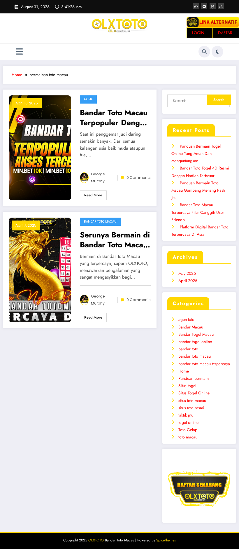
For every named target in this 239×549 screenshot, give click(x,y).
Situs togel (187, 386)
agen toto (186, 319)
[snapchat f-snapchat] (221, 6)
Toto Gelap (187, 430)
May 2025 (187, 273)
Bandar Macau (190, 327)
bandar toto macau (100, 221)
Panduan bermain (193, 378)
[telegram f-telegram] (204, 6)
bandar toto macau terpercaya (204, 364)
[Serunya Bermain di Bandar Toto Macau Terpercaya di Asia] (40, 269)
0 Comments (138, 177)
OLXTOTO (96, 540)
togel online (188, 422)
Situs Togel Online (194, 393)
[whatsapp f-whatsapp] (196, 6)
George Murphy (98, 177)
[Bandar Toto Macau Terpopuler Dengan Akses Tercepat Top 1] (40, 147)
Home (88, 99)
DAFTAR (225, 33)
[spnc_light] (217, 51)
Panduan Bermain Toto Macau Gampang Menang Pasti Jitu (198, 190)
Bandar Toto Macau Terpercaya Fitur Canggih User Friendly (197, 212)
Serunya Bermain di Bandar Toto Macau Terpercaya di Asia (115, 240)
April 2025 (187, 281)
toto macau (187, 437)
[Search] (204, 51)
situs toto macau (192, 400)
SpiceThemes (166, 540)
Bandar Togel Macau (196, 334)
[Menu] (19, 52)
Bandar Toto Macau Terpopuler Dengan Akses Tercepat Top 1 (114, 117)
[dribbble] (213, 6)
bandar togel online (195, 342)
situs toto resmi (191, 408)
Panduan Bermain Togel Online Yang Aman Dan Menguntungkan (196, 153)
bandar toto (188, 349)
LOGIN (198, 33)
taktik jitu (185, 415)
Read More (93, 195)
